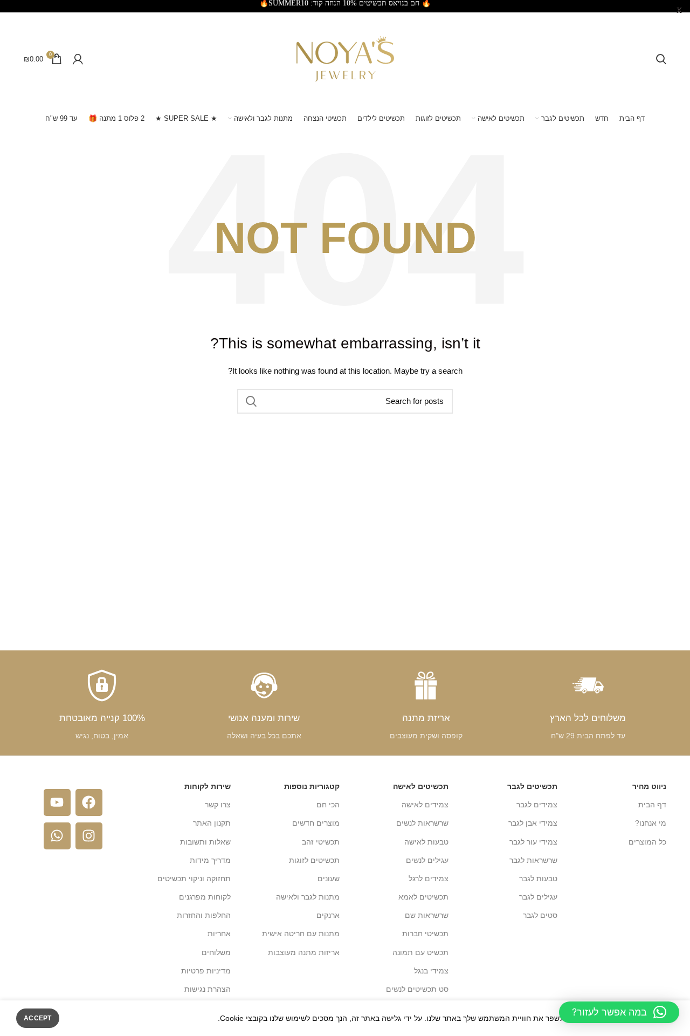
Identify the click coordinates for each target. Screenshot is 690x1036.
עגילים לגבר (538, 897)
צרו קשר (218, 804)
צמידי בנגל (431, 970)
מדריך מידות (210, 860)
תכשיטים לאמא (423, 897)
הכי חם (328, 804)
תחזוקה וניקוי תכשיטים (194, 878)
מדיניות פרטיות (206, 970)
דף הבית (652, 804)
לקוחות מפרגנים (205, 897)
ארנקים (328, 915)
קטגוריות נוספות (312, 786)
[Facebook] (88, 802)
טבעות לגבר (538, 878)
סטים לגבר (540, 915)
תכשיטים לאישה (420, 786)
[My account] (77, 59)
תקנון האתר (212, 823)
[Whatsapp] (57, 835)
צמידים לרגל (428, 878)
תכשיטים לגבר (532, 786)
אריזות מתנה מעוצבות (304, 952)
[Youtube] (57, 802)
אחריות (219, 933)
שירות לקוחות (207, 786)
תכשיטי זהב (321, 842)
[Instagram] (88, 835)
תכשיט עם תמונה (420, 952)
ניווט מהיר (649, 786)
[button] (619, 1012)
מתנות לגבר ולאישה (308, 897)
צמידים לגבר (536, 804)
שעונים (329, 878)
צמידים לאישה (425, 804)
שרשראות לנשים (422, 823)
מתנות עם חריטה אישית (301, 933)
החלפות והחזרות (204, 915)
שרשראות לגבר (533, 860)
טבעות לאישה (426, 842)
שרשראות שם (426, 915)
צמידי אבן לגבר (532, 823)
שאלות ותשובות (205, 842)
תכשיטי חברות (425, 933)
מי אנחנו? (650, 823)
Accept (38, 1018)
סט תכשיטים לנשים (417, 989)
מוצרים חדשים (316, 823)
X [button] (679, 10)
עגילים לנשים (427, 860)
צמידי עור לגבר (533, 842)
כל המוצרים (647, 842)
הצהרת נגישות (207, 989)
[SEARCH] (251, 401)
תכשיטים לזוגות (314, 860)
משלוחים (216, 952)
